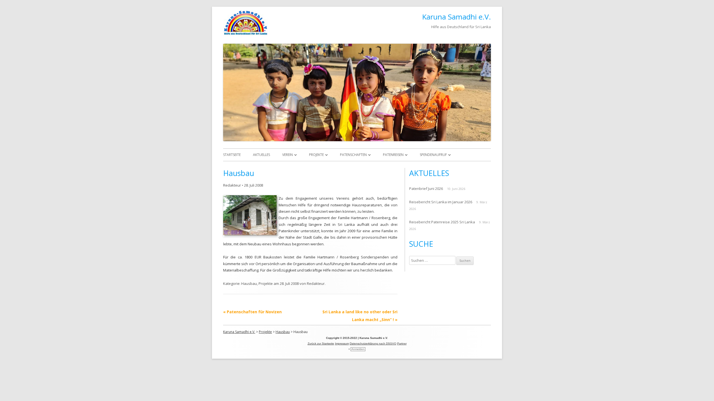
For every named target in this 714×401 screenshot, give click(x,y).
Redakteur (232, 185)
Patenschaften (353, 154)
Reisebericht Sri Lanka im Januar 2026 (440, 201)
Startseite (232, 154)
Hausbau (249, 283)
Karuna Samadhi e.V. (456, 17)
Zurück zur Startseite (321, 343)
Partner (402, 343)
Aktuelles (261, 154)
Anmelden (358, 349)
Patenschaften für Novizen (252, 311)
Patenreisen (393, 154)
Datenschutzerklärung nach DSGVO (373, 343)
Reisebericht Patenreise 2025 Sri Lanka (442, 221)
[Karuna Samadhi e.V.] (245, 34)
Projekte (316, 154)
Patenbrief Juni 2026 (426, 188)
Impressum (342, 343)
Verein (287, 154)
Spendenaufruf (433, 154)
